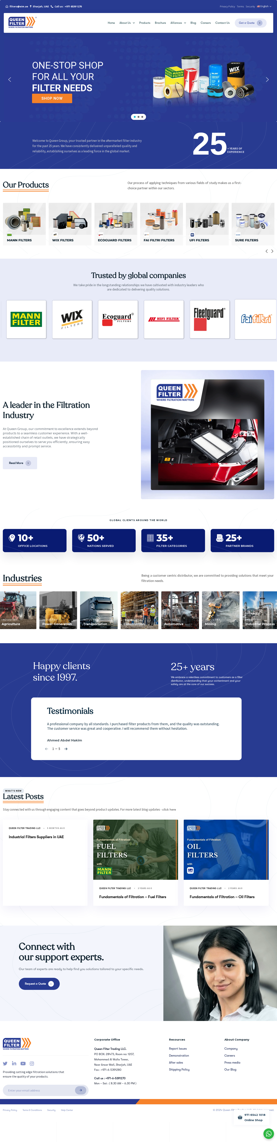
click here (169, 809)
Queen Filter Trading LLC (25, 828)
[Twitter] (5, 1063)
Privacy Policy (10, 1110)
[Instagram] (31, 1063)
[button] (264, 6)
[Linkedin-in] (14, 1063)
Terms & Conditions (32, 1110)
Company (231, 1048)
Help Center (67, 1110)
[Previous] (267, 251)
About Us (125, 23)
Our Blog (230, 1069)
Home (111, 23)
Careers (206, 23)
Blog (193, 23)
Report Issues (178, 1048)
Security (51, 1110)
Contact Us (222, 23)
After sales (176, 1062)
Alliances (176, 23)
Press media (232, 1062)
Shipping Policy (179, 1069)
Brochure (160, 23)
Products (144, 23)
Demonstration (179, 1055)
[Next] (272, 251)
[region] (138, 80)
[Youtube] (23, 1063)
